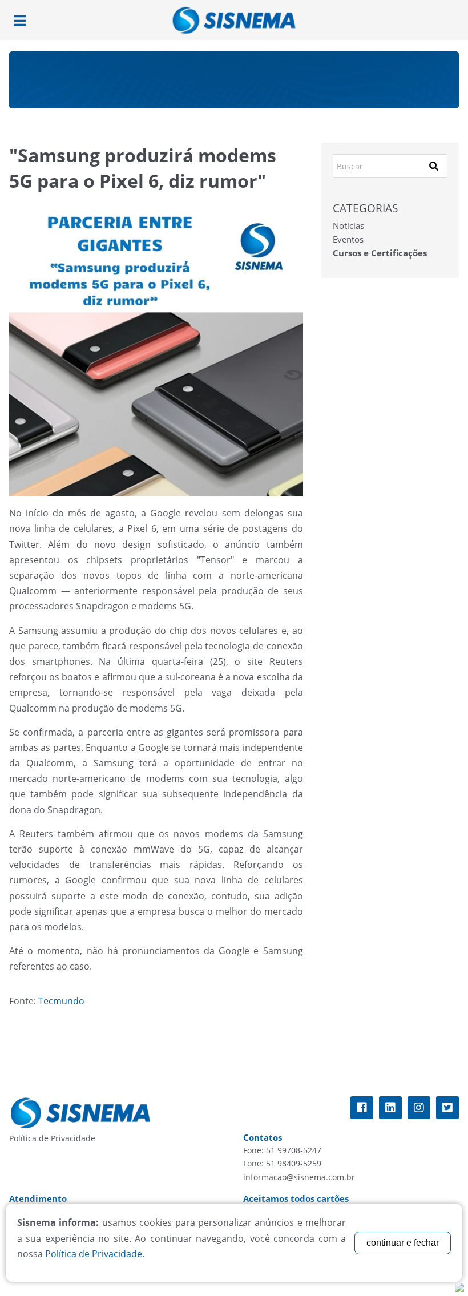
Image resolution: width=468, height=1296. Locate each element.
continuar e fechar (402, 1242)
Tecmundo (61, 1001)
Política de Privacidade (52, 1138)
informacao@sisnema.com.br (299, 1177)
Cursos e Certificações (380, 253)
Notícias (348, 225)
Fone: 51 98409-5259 (282, 1163)
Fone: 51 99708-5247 (282, 1150)
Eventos (348, 239)
